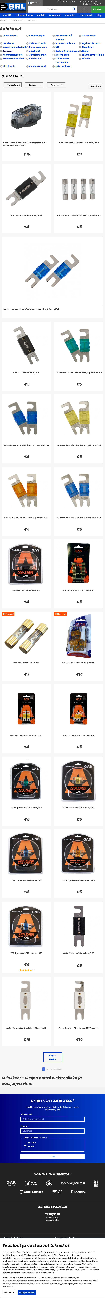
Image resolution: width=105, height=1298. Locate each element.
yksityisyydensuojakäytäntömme (18, 1280)
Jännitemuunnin (37, 54)
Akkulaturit (9, 66)
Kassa (97, 9)
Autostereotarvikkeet (14, 58)
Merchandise (62, 54)
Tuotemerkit (86, 15)
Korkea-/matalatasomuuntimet (72, 51)
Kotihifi (40, 15)
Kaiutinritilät (35, 58)
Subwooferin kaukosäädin (62, 60)
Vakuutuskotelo (37, 43)
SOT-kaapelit (89, 35)
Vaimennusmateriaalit (15, 47)
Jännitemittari (10, 35)
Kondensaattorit (37, 66)
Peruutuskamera (38, 47)
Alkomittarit (88, 47)
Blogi (99, 15)
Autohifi (7, 15)
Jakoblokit (34, 51)
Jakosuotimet (62, 66)
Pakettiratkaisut (24, 15)
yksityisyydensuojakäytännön (67, 1283)
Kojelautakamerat (91, 43)
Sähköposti (26, 1114)
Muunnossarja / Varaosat (63, 37)
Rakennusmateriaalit (93, 54)
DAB (57, 47)
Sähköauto (8, 43)
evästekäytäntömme (13, 1258)
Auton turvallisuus (65, 43)
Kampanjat (55, 15)
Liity (53, 1156)
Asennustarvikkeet (13, 54)
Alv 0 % (100, 4)
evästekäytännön (42, 1283)
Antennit (86, 58)
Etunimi (24, 1126)
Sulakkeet (31, 20)
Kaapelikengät (37, 35)
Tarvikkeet (17, 20)
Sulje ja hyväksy (26, 1292)
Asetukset (9, 1292)
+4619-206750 (52, 1217)
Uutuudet (70, 15)
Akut (84, 51)
